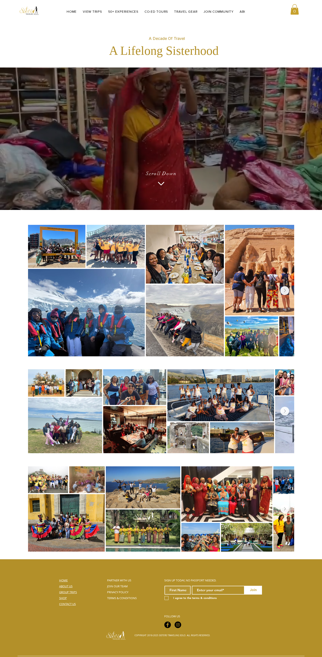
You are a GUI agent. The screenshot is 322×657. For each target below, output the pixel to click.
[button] (294, 9)
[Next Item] (284, 290)
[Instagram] (178, 624)
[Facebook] (167, 624)
